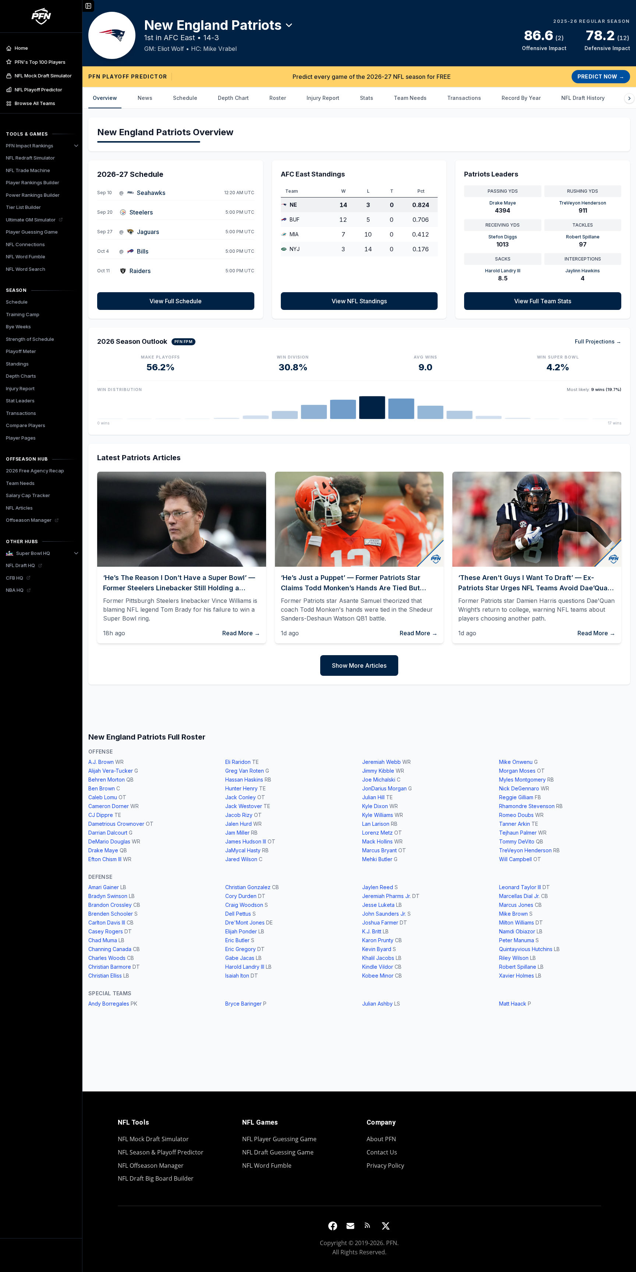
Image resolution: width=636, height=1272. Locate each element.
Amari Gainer (103, 887)
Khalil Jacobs (378, 958)
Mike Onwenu (516, 762)
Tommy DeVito (516, 841)
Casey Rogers (105, 931)
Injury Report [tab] (323, 98)
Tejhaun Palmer (518, 832)
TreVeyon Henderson (525, 850)
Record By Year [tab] (521, 98)
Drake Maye (103, 850)
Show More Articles (359, 665)
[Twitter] (386, 1226)
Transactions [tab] (464, 98)
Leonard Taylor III (520, 887)
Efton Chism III (104, 859)
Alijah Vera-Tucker (110, 771)
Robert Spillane (517, 967)
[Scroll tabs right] (629, 98)
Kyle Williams (377, 815)
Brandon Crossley (110, 905)
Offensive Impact (544, 48)
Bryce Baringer (243, 1003)
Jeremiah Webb (381, 762)
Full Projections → (598, 341)
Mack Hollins (377, 841)
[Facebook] (333, 1226)
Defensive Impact (607, 48)
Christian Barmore (109, 967)
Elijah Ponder (241, 931)
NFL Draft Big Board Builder (156, 1178)
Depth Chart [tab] (233, 98)
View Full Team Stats (542, 301)
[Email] (350, 1226)
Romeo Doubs (516, 815)
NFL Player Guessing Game (279, 1139)
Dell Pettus (238, 914)
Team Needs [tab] (410, 98)
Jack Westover (243, 806)
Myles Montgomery (522, 779)
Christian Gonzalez (248, 887)
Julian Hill (373, 797)
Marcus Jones (516, 905)
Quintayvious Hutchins (525, 949)
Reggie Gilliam (516, 797)
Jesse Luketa (378, 905)
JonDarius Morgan (384, 788)
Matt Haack (512, 1003)
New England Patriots (213, 25)
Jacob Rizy (238, 815)
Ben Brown (101, 788)
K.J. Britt (371, 931)
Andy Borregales (108, 1003)
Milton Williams (516, 922)
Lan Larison (375, 824)
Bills (142, 251)
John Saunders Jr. (384, 914)
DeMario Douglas (109, 841)
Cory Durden (241, 896)
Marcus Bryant (379, 850)
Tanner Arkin (514, 824)
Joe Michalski (378, 779)
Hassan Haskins (244, 779)
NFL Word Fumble (267, 1165)
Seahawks (151, 192)
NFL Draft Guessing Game (278, 1152)
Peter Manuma (516, 940)
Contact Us (382, 1152)
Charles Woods (107, 958)
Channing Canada (109, 949)
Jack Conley (240, 797)
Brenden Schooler (110, 914)
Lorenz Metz (377, 832)
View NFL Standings (359, 301)
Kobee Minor (377, 975)
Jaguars (148, 231)
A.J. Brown (101, 762)
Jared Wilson (241, 859)
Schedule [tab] (185, 98)
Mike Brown (513, 914)
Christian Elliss (105, 975)
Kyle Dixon (375, 806)
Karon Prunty (377, 940)
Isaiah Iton (237, 975)
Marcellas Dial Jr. (519, 896)
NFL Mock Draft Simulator (153, 1139)
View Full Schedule (175, 301)
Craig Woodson (244, 905)
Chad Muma (102, 940)
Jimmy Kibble (378, 771)
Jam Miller (237, 832)
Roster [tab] (277, 98)
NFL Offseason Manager (151, 1165)
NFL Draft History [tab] (583, 98)
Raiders (140, 271)
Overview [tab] (105, 98)
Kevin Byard (376, 949)
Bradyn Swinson (107, 896)
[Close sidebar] (88, 6)
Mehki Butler (377, 859)
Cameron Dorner (108, 806)
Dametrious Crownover (116, 824)
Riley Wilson (514, 958)
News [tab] (145, 98)
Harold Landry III (244, 967)
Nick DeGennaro (519, 788)
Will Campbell (515, 859)
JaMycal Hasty (243, 850)
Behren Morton (106, 779)
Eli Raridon (238, 762)
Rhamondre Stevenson (527, 806)
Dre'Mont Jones (245, 922)
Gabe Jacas (239, 958)
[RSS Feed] (368, 1226)
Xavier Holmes (516, 975)
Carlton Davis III (106, 922)
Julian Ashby (377, 1003)
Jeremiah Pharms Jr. (386, 896)
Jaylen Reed (377, 887)
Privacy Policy (385, 1165)
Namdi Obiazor (517, 931)
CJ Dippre (100, 815)
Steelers (141, 212)
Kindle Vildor (377, 967)
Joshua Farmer (380, 922)
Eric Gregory (240, 949)
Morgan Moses (517, 771)
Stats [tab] (366, 98)
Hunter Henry (241, 788)
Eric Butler (237, 940)
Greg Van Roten (244, 771)
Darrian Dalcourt (107, 832)
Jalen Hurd (238, 824)
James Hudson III (245, 841)
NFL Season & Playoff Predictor (161, 1152)
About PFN (381, 1139)
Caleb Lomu (102, 797)
